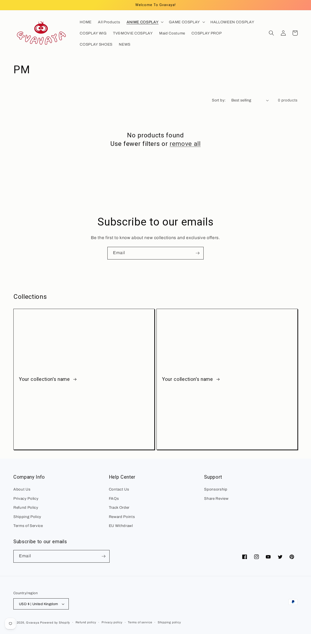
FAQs (114, 498)
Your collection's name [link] (45, 379)
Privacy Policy (25, 498)
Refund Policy (25, 507)
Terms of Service (28, 526)
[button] (144, 21)
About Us (21, 489)
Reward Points (122, 517)
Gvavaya (32, 622)
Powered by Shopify (55, 622)
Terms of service (140, 622)
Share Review (216, 498)
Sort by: (219, 100)
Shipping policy (169, 622)
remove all (185, 143)
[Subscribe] (197, 253)
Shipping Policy (27, 517)
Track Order (119, 507)
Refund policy (86, 622)
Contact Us (119, 489)
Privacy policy (112, 622)
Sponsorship (215, 489)
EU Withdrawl (121, 526)
